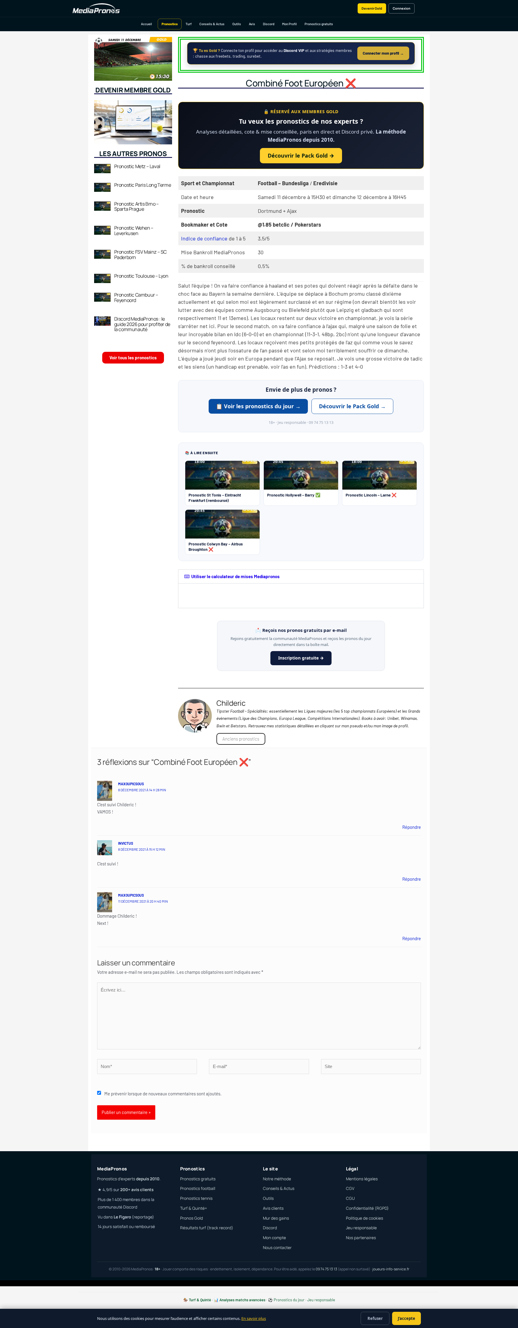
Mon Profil (289, 24)
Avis (252, 24)
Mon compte (274, 1237)
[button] (301, 576)
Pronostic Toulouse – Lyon (141, 276)
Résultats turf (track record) (206, 1227)
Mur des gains (276, 1218)
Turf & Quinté (200, 1299)
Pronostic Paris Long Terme (142, 185)
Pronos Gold (191, 1218)
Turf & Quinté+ (193, 1208)
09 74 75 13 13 (326, 1269)
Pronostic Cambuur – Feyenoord (136, 297)
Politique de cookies (364, 1218)
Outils (236, 24)
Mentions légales (362, 1179)
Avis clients (273, 1208)
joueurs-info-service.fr (390, 1269)
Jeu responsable (361, 1227)
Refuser (375, 1318)
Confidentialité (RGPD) (367, 1208)
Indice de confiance (204, 238)
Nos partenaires (361, 1237)
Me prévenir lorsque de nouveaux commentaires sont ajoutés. (163, 1093)
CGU (350, 1198)
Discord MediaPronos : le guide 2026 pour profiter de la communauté (142, 324)
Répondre (411, 827)
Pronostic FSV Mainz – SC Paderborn (140, 255)
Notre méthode (277, 1179)
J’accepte (406, 1318)
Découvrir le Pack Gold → (301, 155)
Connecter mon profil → (383, 53)
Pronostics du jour (289, 1299)
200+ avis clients (136, 1189)
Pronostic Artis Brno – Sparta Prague (136, 207)
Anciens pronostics (240, 738)
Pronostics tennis (196, 1198)
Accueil (146, 24)
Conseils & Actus (212, 24)
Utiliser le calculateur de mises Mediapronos (235, 576)
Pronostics (170, 24)
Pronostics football (197, 1188)
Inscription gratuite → (301, 658)
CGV (350, 1188)
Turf (189, 24)
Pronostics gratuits (319, 24)
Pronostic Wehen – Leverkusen (133, 231)
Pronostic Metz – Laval (137, 166)
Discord (268, 24)
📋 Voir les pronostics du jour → (258, 406)
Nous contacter (277, 1247)
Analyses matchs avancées (242, 1299)
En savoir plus (253, 1318)
